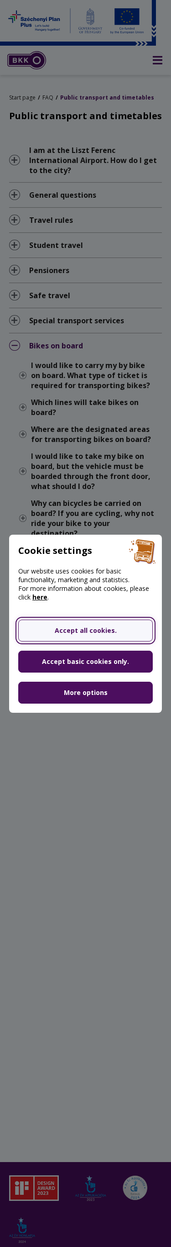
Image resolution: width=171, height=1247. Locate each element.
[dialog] (85, 623)
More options (86, 692)
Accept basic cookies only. (85, 661)
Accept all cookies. (86, 630)
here (39, 597)
